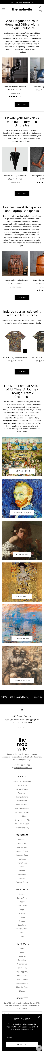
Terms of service (22, 979)
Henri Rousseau (22, 805)
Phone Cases (22, 863)
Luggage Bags (22, 855)
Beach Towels (22, 847)
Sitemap (22, 991)
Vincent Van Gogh (22, 513)
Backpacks (22, 840)
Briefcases (22, 843)
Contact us (22, 960)
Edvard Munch (22, 789)
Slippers (22, 871)
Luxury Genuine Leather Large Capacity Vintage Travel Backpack (15, 280)
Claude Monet (22, 638)
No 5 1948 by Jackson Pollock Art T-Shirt (15, 358)
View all (22, 104)
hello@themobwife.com (23, 768)
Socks (22, 867)
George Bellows (22, 797)
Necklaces (22, 859)
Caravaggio (22, 555)
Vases (22, 933)
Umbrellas (22, 874)
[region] (22, 716)
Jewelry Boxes (22, 851)
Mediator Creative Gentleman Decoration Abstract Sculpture (15, 87)
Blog (22, 952)
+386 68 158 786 (23, 765)
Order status (22, 964)
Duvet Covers (22, 906)
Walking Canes (22, 882)
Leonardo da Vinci (22, 812)
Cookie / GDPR (22, 983)
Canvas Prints (22, 898)
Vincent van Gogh (22, 824)
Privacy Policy (22, 975)
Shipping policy (22, 972)
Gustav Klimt (22, 596)
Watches (22, 878)
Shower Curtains (22, 929)
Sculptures (22, 925)
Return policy (22, 968)
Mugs (22, 909)
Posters (22, 913)
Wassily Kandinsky (22, 828)
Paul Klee (22, 816)
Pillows (22, 917)
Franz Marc (22, 793)
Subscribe (22, 1045)
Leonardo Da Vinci (22, 680)
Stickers (22, 921)
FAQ (22, 948)
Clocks (22, 902)
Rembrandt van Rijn (22, 820)
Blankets (22, 894)
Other (22, 937)
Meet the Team (22, 987)
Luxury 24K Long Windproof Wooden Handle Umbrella (15, 176)
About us (22, 956)
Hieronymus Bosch (22, 471)
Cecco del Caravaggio (22, 781)
